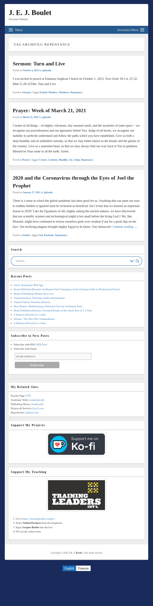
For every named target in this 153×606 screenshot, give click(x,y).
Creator (43, 159)
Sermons (26, 92)
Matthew (53, 92)
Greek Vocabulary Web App (28, 285)
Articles (26, 235)
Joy (71, 159)
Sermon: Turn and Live (39, 64)
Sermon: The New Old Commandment (34, 318)
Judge (77, 159)
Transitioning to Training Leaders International (39, 297)
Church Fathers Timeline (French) (32, 302)
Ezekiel (43, 92)
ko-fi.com (38, 408)
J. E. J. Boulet (30, 13)
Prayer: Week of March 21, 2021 (49, 110)
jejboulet (46, 70)
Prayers (26, 159)
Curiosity (53, 159)
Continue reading (124, 226)
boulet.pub (37, 404)
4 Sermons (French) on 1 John (30, 323)
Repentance (76, 92)
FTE (28, 395)
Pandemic (49, 235)
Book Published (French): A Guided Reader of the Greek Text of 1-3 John (53, 310)
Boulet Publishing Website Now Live (34, 293)
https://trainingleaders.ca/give (38, 518)
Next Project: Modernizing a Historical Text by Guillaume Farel (48, 306)
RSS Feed (42, 344)
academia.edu (37, 399)
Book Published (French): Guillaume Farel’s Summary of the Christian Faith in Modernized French (67, 289)
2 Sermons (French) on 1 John (30, 314)
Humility (63, 159)
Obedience (64, 92)
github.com (32, 412)
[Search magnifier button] (137, 261)
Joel (41, 235)
